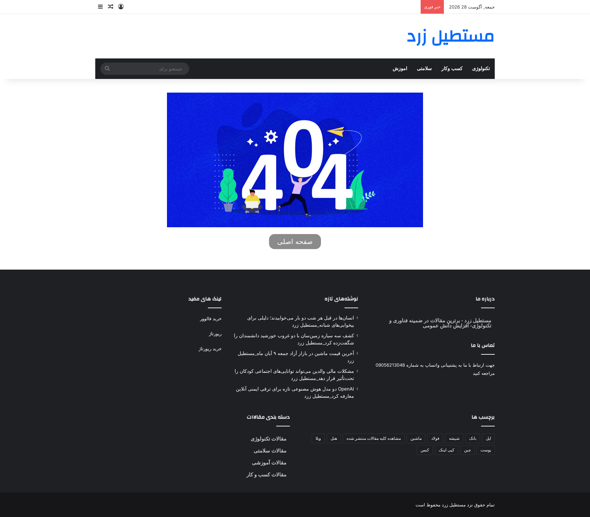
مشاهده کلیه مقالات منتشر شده (374, 438)
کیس (425, 449)
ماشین (416, 438)
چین (467, 449)
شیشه (454, 438)
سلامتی (424, 68)
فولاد (435, 438)
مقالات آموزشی (269, 462)
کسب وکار (452, 68)
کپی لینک (446, 449)
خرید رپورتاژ (210, 348)
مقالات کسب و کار (266, 474)
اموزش (400, 68)
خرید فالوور (211, 318)
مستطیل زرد (477, 320)
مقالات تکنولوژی (268, 438)
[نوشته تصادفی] (111, 7)
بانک (472, 438)
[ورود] (121, 7)
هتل (334, 438)
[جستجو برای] (107, 69)
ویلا (318, 438)
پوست (485, 449)
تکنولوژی (481, 68)
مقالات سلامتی (270, 450)
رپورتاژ (215, 333)
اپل (488, 438)
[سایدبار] (100, 7)
